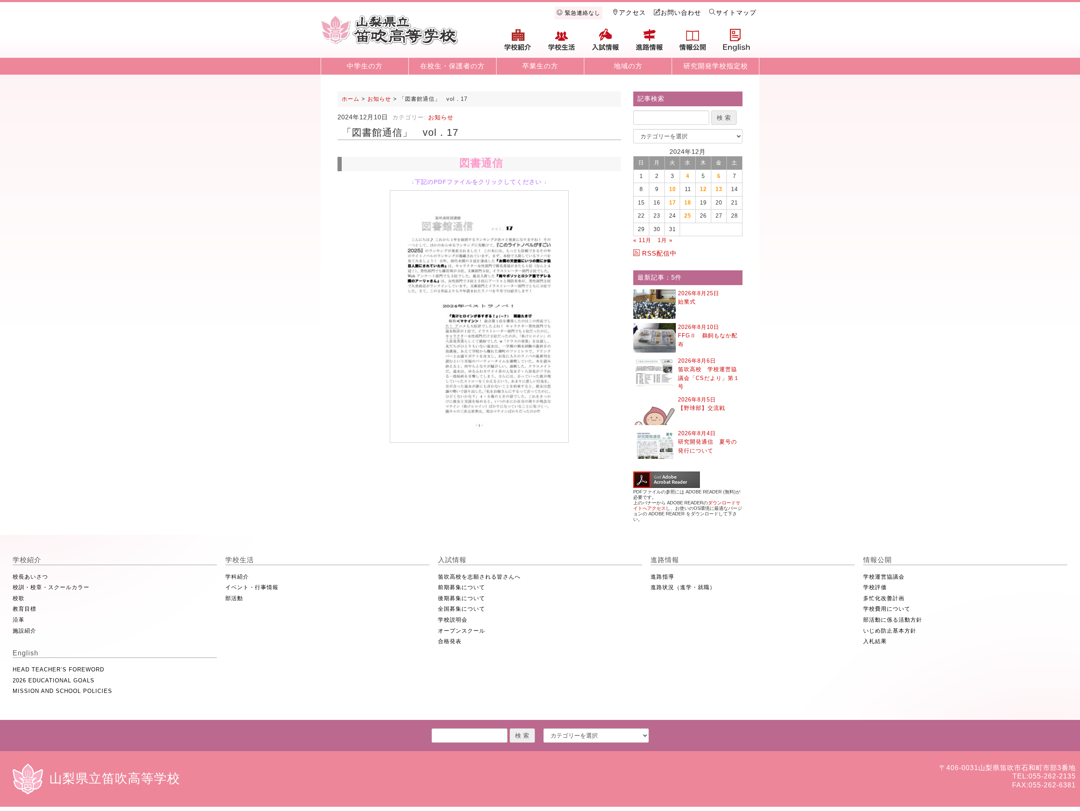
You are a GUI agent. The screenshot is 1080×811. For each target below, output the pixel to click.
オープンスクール (461, 631)
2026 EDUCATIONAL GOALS (53, 680)
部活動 (234, 598)
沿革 (18, 620)
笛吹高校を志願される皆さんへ (479, 577)
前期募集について (461, 587)
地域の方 (628, 66)
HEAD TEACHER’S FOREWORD (58, 669)
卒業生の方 (540, 66)
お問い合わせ (681, 12)
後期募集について (461, 598)
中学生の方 (365, 66)
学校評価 (875, 587)
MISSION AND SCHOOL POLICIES (62, 691)
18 (687, 202)
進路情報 (649, 43)
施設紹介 (24, 631)
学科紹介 (237, 577)
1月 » (665, 240)
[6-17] (479, 316)
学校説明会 (452, 620)
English (737, 43)
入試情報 (605, 43)
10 (672, 189)
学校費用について (886, 609)
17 (672, 202)
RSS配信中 (659, 253)
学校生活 (562, 43)
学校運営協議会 (883, 577)
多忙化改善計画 (883, 598)
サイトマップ (736, 12)
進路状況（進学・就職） (683, 587)
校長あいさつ (30, 577)
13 (719, 189)
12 (703, 189)
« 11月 (642, 240)
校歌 (18, 598)
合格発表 (450, 641)
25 (687, 216)
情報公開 (693, 43)
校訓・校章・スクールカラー (51, 587)
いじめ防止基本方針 (889, 631)
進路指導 (662, 577)
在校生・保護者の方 (452, 66)
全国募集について (461, 609)
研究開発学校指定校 (715, 66)
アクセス (632, 12)
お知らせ (441, 117)
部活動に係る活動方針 (892, 620)
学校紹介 (518, 43)
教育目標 (24, 609)
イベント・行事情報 (251, 587)
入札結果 (875, 641)
